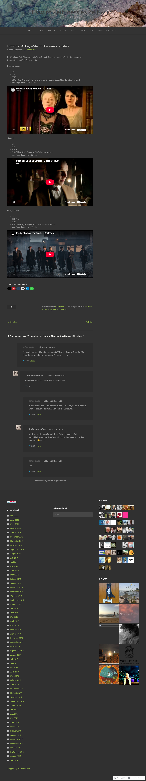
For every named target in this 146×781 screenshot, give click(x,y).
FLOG (30, 31)
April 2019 (14, 571)
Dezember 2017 (16, 638)
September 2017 (17, 651)
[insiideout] (129, 676)
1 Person (32, 360)
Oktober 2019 (16, 545)
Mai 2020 (14, 516)
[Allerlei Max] (109, 654)
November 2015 (16, 743)
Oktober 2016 (16, 697)
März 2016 (14, 727)
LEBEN (40, 31)
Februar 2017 (15, 680)
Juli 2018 (14, 608)
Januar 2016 (15, 735)
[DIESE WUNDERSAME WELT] (129, 655)
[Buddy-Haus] (109, 593)
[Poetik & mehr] (129, 614)
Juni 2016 (14, 714)
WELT (73, 31)
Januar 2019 (15, 583)
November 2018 (16, 592)
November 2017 (16, 642)
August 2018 (15, 604)
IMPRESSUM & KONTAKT (108, 31)
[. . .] (129, 634)
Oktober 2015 (16, 748)
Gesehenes (59, 307)
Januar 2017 (15, 684)
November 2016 (16, 693)
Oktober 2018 (16, 596)
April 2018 (14, 621)
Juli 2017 (14, 659)
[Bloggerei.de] (11, 502)
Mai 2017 (14, 668)
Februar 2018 (15, 630)
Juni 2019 (14, 562)
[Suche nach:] (73, 514)
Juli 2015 (14, 760)
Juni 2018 (14, 613)
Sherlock (63, 309)
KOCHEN (51, 31)
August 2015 (15, 756)
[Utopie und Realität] (109, 614)
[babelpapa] (129, 593)
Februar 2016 (15, 731)
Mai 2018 (14, 617)
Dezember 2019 (16, 537)
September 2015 (17, 752)
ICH (91, 31)
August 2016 (15, 706)
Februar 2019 (15, 579)
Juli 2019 (14, 558)
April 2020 (14, 520)
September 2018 (17, 600)
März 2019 (14, 575)
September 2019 (17, 549)
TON (83, 31)
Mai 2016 (14, 718)
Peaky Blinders (53, 309)
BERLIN (63, 31)
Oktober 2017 (16, 646)
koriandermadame (34, 375)
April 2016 (14, 722)
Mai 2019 (14, 566)
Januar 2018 (15, 634)
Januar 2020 (15, 533)
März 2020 (14, 524)
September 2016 (17, 701)
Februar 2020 (15, 528)
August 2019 (15, 554)
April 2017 (14, 672)
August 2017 (15, 655)
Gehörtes (13, 322)
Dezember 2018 (16, 587)
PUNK (88, 322)
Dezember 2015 (16, 739)
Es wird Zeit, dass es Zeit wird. (73, 12)
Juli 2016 (14, 710)
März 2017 (14, 676)
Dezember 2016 (16, 689)
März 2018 (14, 625)
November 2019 (16, 541)
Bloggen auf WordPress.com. (18, 769)
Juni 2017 (14, 663)
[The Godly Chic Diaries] (109, 634)
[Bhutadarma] (109, 675)
